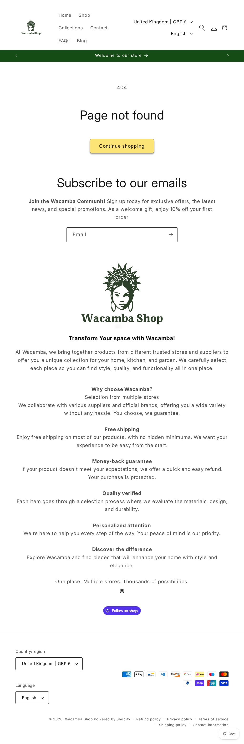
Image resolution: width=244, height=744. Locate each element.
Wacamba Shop (79, 719)
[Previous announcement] (16, 56)
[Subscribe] (171, 234)
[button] (202, 28)
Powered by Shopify (112, 719)
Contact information (211, 725)
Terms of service (213, 719)
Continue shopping (122, 146)
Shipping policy (173, 725)
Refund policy (148, 719)
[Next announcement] (228, 56)
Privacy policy (179, 719)
